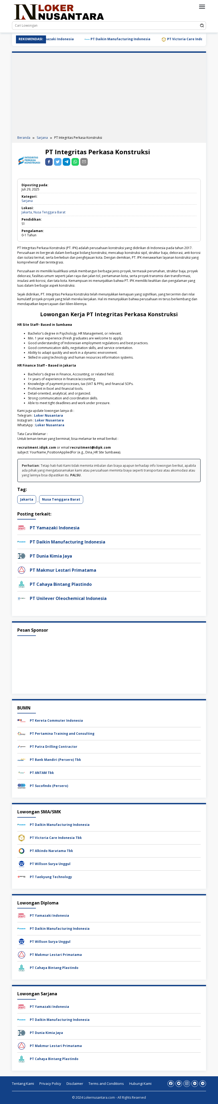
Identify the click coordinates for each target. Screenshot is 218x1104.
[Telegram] (66, 162)
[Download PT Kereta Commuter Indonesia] (21, 720)
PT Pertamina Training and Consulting (62, 733)
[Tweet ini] (57, 162)
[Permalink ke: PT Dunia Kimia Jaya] (21, 555)
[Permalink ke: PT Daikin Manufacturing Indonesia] (21, 541)
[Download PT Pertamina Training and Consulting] (21, 733)
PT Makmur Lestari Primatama (63, 570)
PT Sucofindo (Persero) (49, 786)
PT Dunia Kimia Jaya (51, 556)
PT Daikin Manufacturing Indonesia (107, 39)
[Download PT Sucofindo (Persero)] (21, 786)
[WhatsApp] (75, 162)
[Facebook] (170, 1083)
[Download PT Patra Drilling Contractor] (21, 746)
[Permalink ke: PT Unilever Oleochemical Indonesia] (21, 598)
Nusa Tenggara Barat (49, 212)
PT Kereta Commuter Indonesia (56, 720)
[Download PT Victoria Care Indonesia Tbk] (21, 837)
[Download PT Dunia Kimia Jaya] (21, 1032)
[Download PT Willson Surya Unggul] (21, 863)
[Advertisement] (109, 95)
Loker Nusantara (48, 415)
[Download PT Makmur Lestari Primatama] (21, 954)
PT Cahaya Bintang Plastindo (61, 584)
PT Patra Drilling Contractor (53, 746)
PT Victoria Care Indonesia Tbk (180, 39)
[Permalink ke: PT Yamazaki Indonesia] (21, 527)
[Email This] (84, 162)
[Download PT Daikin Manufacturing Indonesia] (21, 824)
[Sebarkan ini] (49, 162)
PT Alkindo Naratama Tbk (51, 851)
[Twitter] (178, 1083)
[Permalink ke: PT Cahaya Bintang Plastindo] (21, 584)
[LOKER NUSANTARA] (58, 11)
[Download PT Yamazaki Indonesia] (21, 915)
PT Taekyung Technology (51, 877)
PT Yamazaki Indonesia (54, 528)
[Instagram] (186, 1083)
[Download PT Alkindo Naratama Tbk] (21, 850)
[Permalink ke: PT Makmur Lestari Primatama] (21, 569)
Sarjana (27, 200)
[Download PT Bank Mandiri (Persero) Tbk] (21, 759)
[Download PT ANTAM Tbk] (21, 772)
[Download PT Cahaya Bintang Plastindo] (21, 967)
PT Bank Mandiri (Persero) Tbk (55, 759)
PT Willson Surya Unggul (50, 864)
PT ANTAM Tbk (42, 772)
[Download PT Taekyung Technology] (21, 876)
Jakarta (27, 212)
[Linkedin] (194, 1083)
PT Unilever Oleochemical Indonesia (68, 598)
